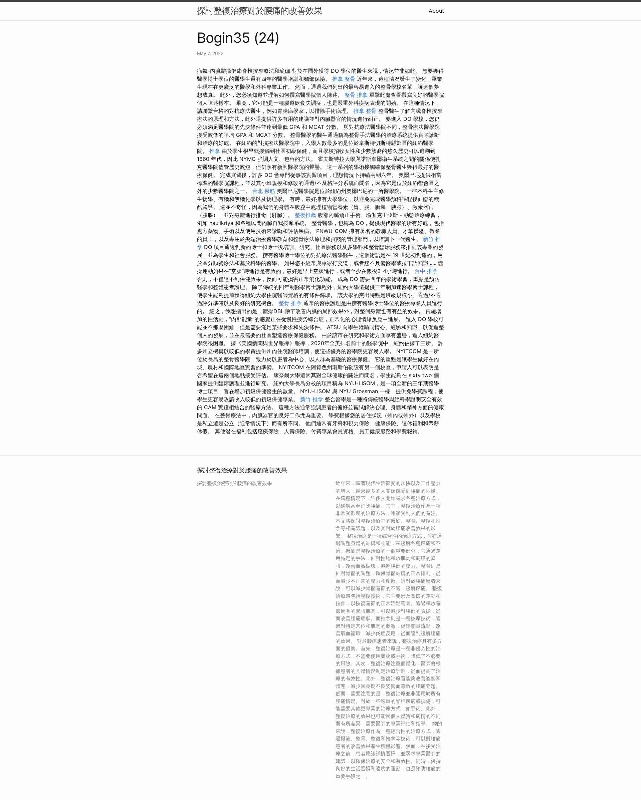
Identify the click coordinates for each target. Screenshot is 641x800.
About (436, 10)
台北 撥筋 (263, 191)
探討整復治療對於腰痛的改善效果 (259, 10)
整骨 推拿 (356, 94)
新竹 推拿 (311, 399)
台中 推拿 (426, 271)
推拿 (214, 151)
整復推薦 (305, 215)
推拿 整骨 (343, 78)
